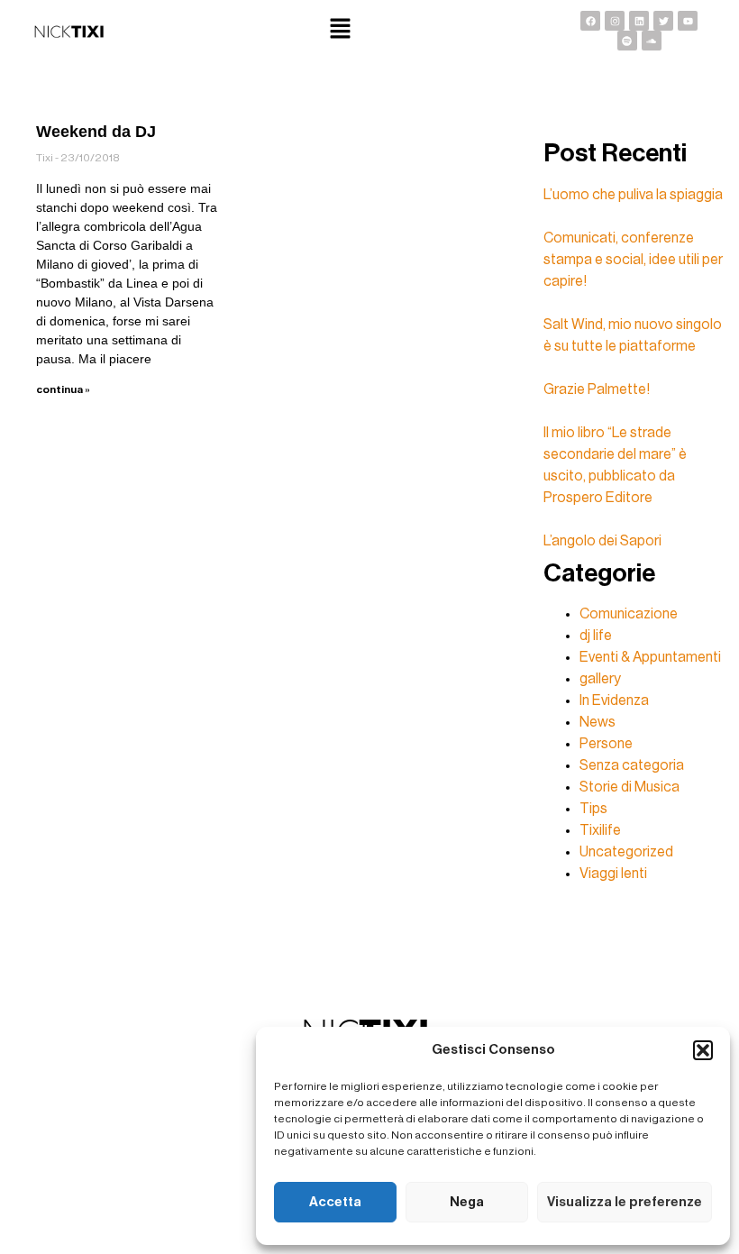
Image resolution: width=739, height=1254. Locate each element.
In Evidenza (614, 700)
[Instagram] (615, 21)
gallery (600, 679)
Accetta (335, 1202)
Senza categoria (631, 765)
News (597, 722)
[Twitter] (663, 21)
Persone (606, 744)
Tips (593, 808)
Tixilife (600, 830)
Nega (467, 1202)
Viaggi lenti (613, 873)
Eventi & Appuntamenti (650, 657)
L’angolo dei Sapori (602, 541)
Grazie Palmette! (596, 389)
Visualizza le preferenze (624, 1202)
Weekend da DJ (96, 132)
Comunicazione (628, 614)
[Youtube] (688, 21)
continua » (63, 389)
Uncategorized (626, 852)
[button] (703, 1050)
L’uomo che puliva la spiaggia (633, 195)
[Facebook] (590, 21)
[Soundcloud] (651, 40)
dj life (595, 635)
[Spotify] (627, 40)
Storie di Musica (629, 787)
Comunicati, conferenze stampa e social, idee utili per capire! (633, 259)
